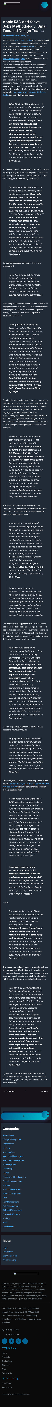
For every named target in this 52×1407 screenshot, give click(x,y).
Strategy (6, 1218)
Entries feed (8, 1252)
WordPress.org (9, 1260)
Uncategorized (9, 1227)
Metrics (6, 1173)
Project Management (12, 1193)
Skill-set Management (12, 1210)
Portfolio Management (12, 1181)
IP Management (9, 1164)
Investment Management (13, 1160)
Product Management (12, 1189)
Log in (5, 1247)
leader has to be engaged (14, 59)
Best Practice (8, 1135)
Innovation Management (13, 1156)
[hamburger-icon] (44, 5)
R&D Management (11, 1202)
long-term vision (27, 46)
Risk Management (10, 1206)
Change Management (12, 1139)
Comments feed (10, 1256)
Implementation (9, 1152)
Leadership (7, 1169)
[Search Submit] (24, 1116)
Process (6, 1185)
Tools (5, 1222)
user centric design (23, 40)
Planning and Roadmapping (14, 1177)
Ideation (6, 1148)
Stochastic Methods (11, 1214)
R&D (5, 1198)
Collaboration (8, 1144)
